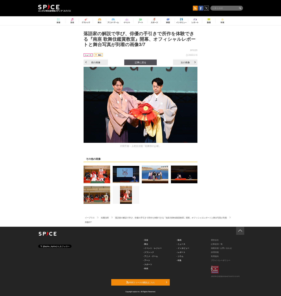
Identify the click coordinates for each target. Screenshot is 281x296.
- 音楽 (145, 239)
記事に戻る (140, 62)
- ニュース (180, 243)
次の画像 (185, 62)
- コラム (179, 256)
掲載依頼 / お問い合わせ (221, 248)
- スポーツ (147, 264)
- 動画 (178, 239)
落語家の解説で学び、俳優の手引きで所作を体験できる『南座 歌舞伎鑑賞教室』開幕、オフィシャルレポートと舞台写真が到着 (171, 217)
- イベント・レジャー (152, 248)
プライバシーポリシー (220, 260)
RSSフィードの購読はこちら (142, 282)
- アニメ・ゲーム (150, 256)
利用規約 (215, 256)
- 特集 (178, 260)
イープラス (90, 217)
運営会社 (215, 239)
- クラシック (148, 252)
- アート (146, 260)
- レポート (180, 252)
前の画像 (95, 62)
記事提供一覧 (217, 243)
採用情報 (215, 252)
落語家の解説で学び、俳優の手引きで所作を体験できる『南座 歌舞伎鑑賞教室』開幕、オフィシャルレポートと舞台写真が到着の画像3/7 (140, 38)
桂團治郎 (105, 217)
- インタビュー (182, 248)
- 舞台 (145, 243)
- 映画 (145, 268)
